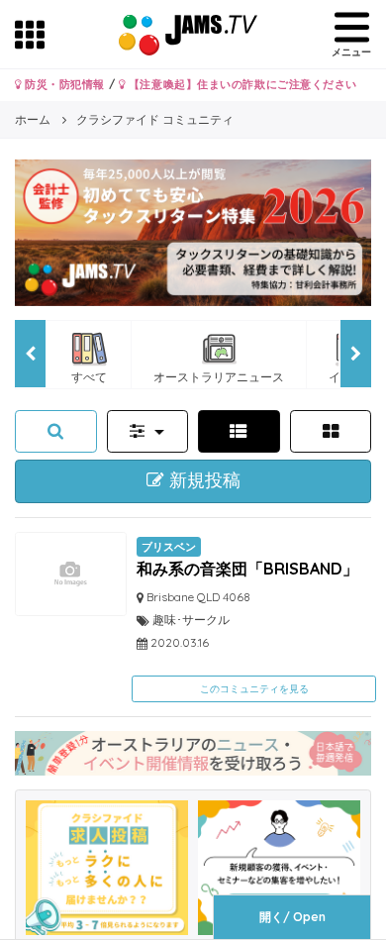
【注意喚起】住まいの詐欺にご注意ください (241, 84)
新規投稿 (202, 480)
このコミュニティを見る (254, 688)
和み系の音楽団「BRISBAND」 (247, 568)
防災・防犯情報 (63, 84)
